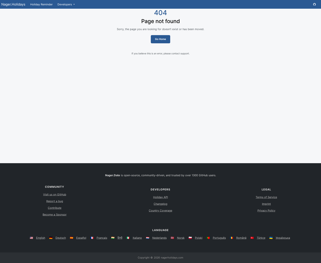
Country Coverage (160, 210)
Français (102, 237)
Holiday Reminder (41, 4)
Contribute (54, 207)
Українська (283, 237)
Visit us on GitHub (54, 194)
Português (219, 237)
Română (241, 237)
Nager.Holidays (13, 4)
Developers (65, 4)
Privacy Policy (266, 210)
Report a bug (54, 201)
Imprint (266, 203)
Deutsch (61, 237)
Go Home (160, 39)
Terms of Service (266, 197)
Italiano (137, 237)
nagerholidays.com (172, 257)
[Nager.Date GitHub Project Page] (314, 4)
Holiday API (160, 197)
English (40, 237)
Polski (198, 237)
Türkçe (261, 237)
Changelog (160, 203)
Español (81, 237)
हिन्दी (120, 237)
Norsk (181, 237)
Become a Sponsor (55, 214)
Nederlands (159, 237)
